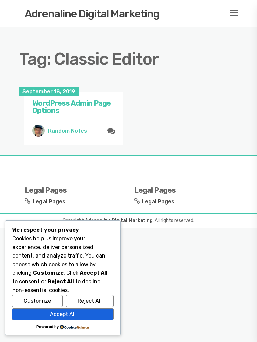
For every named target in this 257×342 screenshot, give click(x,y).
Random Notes (67, 131)
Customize (37, 301)
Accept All (63, 314)
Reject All (90, 301)
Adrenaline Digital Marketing (92, 13)
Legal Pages (49, 201)
